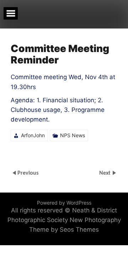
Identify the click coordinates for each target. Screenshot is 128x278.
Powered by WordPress (64, 203)
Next (105, 173)
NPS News (72, 135)
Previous (27, 173)
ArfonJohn (33, 135)
